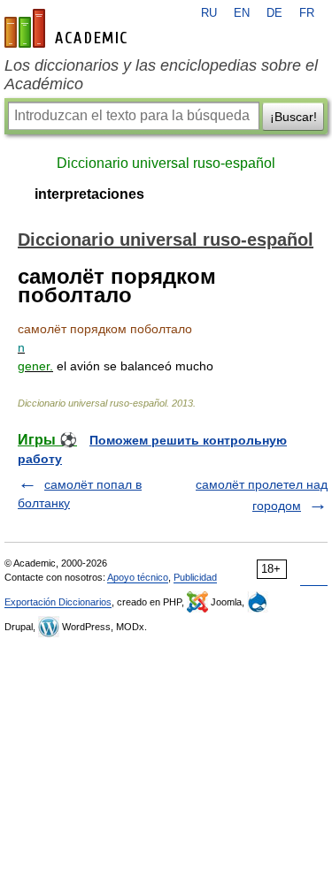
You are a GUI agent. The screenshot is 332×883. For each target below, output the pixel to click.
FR (306, 13)
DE (274, 13)
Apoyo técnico (137, 577)
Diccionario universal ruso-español (166, 163)
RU (209, 13)
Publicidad (195, 577)
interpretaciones (89, 194)
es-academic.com (68, 28)
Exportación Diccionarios (58, 602)
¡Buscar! (293, 117)
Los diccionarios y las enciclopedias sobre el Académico (161, 75)
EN (242, 13)
